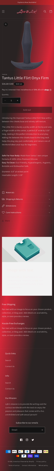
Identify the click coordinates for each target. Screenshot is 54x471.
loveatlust (16, 461)
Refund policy (43, 465)
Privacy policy (41, 461)
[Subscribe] (42, 430)
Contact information (29, 465)
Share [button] (7, 221)
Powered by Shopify (27, 461)
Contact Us (10, 366)
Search (8, 360)
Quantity (5, 94)
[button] (3, 11)
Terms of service (14, 465)
